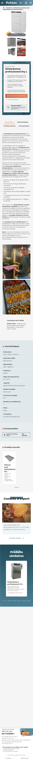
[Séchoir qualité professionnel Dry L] (11, 52)
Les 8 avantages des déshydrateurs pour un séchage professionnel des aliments (16, 527)
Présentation (9, 122)
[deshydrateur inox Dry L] (11, 42)
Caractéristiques (22, 122)
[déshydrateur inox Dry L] (21, 42)
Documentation (24, 126)
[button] (17, 487)
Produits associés (9, 126)
